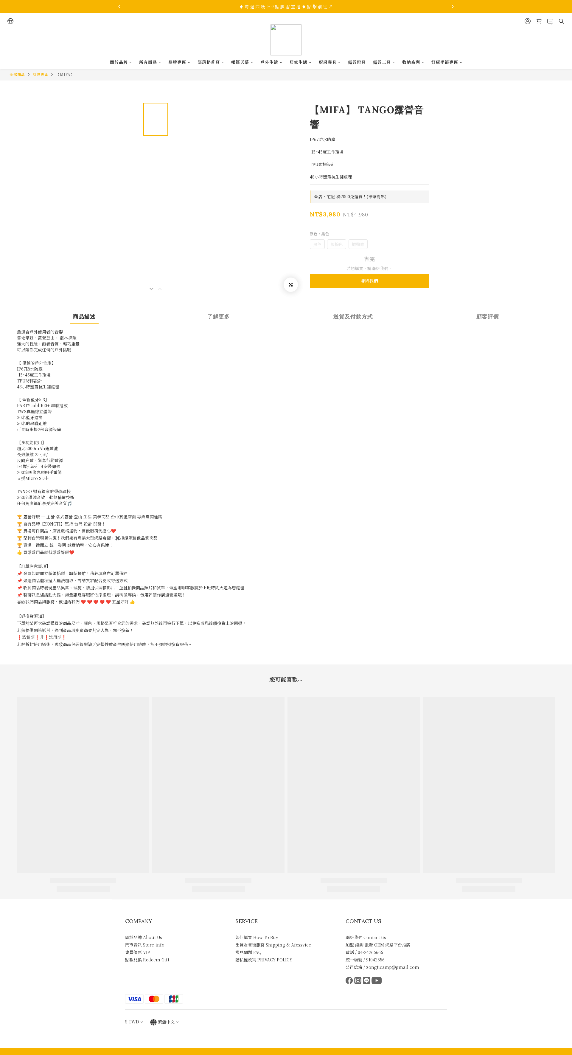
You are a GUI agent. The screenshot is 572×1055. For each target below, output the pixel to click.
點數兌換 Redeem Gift (147, 960)
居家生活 (298, 62)
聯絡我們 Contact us (366, 937)
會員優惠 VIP (137, 952)
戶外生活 (269, 62)
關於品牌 (119, 62)
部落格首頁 (209, 62)
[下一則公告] (453, 6)
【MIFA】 (65, 74)
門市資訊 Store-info (144, 945)
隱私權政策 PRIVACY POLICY (263, 960)
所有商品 (148, 62)
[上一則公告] (119, 6)
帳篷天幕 (240, 62)
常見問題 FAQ (248, 952)
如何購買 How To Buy (256, 937)
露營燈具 (357, 62)
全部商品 (17, 74)
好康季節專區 (444, 62)
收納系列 (411, 62)
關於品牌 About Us (143, 937)
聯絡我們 (369, 280)
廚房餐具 (328, 62)
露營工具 (382, 62)
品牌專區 (177, 62)
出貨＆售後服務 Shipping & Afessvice (273, 945)
